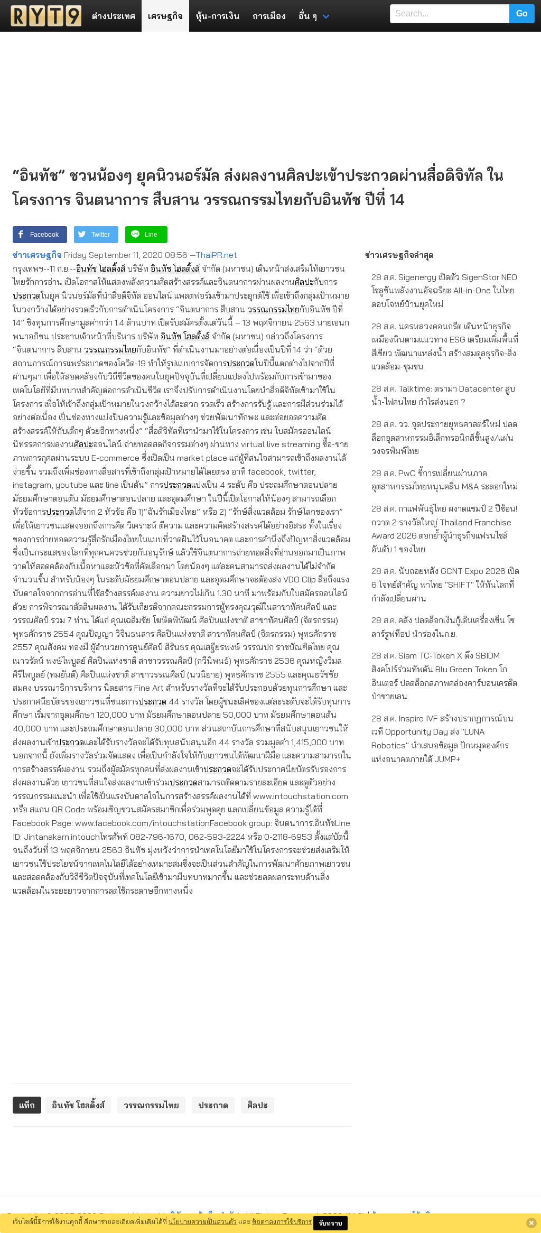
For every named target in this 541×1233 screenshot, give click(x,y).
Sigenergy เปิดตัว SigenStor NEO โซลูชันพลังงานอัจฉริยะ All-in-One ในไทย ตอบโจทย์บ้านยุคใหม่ (444, 290)
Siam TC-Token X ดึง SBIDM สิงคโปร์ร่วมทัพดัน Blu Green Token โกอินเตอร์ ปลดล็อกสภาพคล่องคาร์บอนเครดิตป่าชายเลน (444, 675)
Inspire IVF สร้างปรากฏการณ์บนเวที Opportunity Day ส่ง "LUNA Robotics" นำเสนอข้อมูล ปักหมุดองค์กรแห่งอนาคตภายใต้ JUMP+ (442, 738)
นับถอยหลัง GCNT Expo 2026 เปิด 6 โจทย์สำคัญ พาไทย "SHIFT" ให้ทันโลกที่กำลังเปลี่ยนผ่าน (445, 584)
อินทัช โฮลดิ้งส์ (100, 268)
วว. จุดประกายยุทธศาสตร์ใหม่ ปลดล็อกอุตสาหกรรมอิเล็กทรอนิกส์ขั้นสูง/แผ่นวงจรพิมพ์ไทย (444, 437)
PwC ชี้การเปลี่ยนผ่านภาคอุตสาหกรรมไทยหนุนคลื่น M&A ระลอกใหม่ (444, 480)
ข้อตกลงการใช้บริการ (282, 1221)
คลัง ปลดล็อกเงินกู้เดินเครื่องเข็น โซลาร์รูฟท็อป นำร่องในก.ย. (443, 627)
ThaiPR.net (216, 254)
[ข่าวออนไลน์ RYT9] (43, 16)
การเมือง (269, 16)
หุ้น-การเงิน (217, 16)
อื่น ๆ (308, 16)
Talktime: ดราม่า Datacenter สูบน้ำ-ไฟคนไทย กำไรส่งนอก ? (443, 395)
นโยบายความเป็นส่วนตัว (203, 1221)
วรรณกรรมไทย (273, 309)
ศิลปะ (304, 281)
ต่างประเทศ (113, 16)
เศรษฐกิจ (165, 16)
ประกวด (27, 295)
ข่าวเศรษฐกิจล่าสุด (399, 254)
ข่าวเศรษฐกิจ (37, 254)
